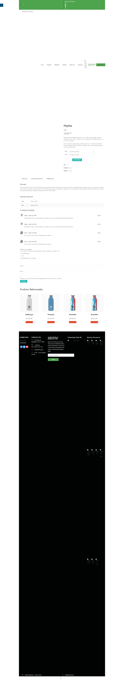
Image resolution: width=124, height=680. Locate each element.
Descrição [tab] (24, 179)
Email (21, 271)
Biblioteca (57, 65)
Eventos (64, 65)
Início (42, 65)
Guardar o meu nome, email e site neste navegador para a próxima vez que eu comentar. (41, 278)
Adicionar (77, 160)
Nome (22, 266)
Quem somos (23, 340)
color (66, 151)
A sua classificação (25, 253)
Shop (71, 168)
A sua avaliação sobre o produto (28, 258)
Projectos (49, 65)
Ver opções (29, 322)
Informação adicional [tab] (36, 179)
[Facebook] (21, 346)
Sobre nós (72, 65)
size (66, 154)
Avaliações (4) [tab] (50, 179)
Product (70, 171)
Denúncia (80, 65)
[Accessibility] (1, 5)
